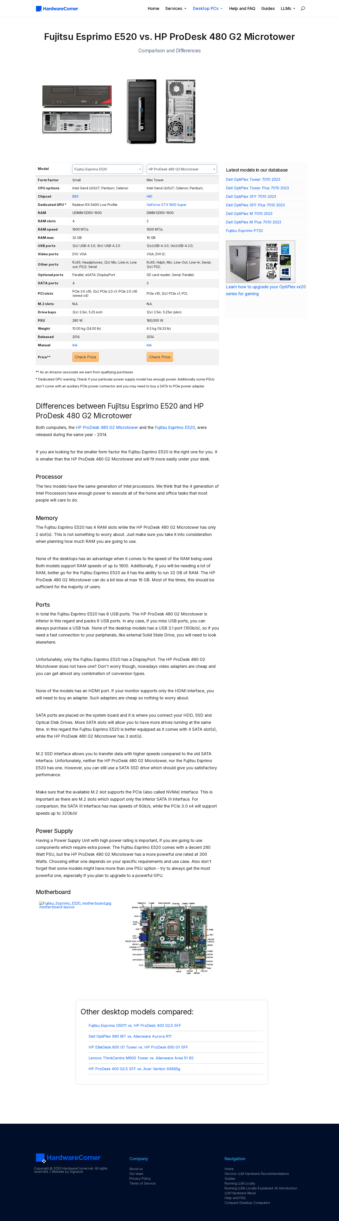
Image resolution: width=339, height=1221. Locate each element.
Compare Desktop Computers (247, 1203)
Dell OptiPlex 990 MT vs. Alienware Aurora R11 (130, 1036)
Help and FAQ (242, 8)
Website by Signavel (67, 1171)
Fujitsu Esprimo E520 (175, 427)
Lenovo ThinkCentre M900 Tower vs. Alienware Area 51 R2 (141, 1058)
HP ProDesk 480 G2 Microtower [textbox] (174, 169)
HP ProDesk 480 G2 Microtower (107, 427)
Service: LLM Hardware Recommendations (257, 1174)
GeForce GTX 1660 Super (167, 205)
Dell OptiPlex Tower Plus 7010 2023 (257, 188)
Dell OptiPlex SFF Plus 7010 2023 (255, 205)
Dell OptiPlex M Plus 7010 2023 (253, 222)
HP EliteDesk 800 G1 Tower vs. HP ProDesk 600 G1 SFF (138, 1047)
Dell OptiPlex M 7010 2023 (249, 213)
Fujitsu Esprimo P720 (244, 230)
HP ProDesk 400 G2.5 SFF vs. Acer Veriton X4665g (134, 1069)
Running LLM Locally (240, 1183)
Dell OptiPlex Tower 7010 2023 (253, 179)
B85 (75, 196)
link (74, 345)
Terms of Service (142, 1183)
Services (173, 8)
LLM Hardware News (240, 1193)
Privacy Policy (140, 1178)
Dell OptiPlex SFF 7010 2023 (251, 196)
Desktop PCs (206, 8)
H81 (149, 196)
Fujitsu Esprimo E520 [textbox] (90, 169)
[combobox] (107, 169)
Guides (268, 8)
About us (136, 1169)
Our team (136, 1174)
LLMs (286, 8)
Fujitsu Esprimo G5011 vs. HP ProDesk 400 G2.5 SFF (135, 1025)
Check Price (85, 357)
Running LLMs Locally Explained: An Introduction (261, 1188)
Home (153, 8)
